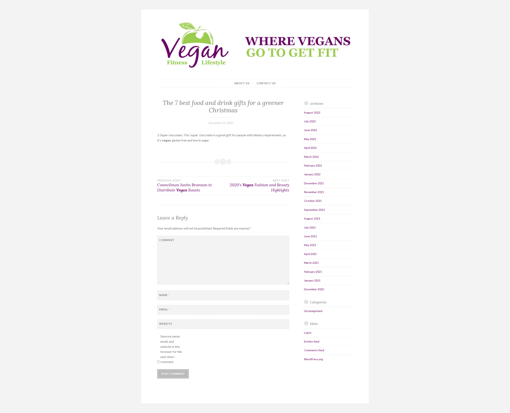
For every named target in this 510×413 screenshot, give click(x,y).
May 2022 (310, 139)
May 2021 (310, 245)
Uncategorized (313, 311)
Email (164, 309)
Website (165, 323)
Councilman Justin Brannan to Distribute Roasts (184, 185)
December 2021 (314, 183)
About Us (242, 83)
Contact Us (266, 83)
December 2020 (314, 289)
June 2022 (310, 130)
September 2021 (314, 209)
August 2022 (312, 112)
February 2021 (313, 271)
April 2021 (310, 254)
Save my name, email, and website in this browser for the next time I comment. (171, 349)
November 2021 (314, 192)
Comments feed (314, 350)
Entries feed (311, 341)
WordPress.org (313, 359)
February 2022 (313, 165)
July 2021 (310, 227)
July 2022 (310, 121)
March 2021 (311, 262)
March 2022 (311, 156)
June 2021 (310, 236)
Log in (307, 332)
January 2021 (312, 280)
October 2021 (313, 200)
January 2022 (312, 174)
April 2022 (310, 147)
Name (164, 295)
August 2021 (312, 218)
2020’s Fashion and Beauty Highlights (259, 185)
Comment (167, 240)
